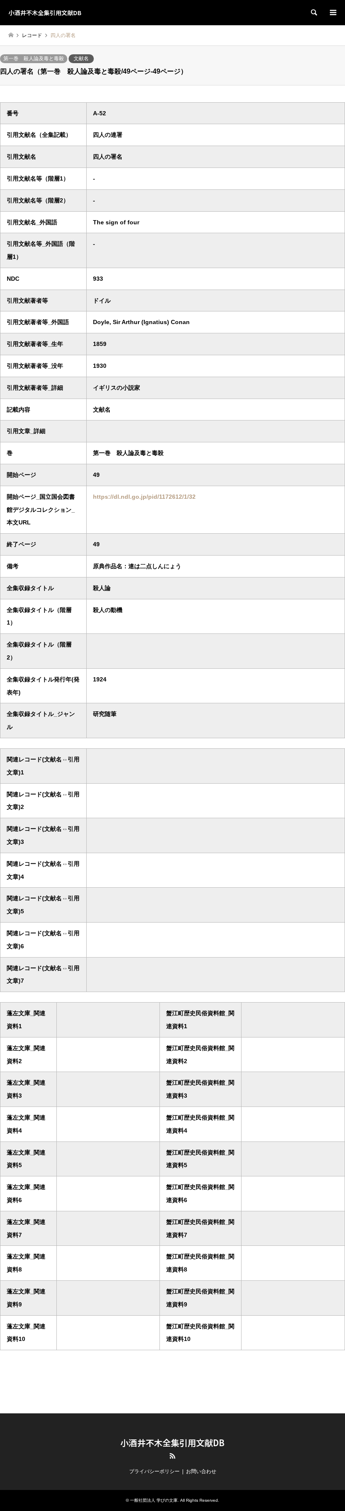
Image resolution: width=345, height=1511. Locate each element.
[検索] (313, 12)
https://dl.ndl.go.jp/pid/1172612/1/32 (144, 496)
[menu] (332, 12)
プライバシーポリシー (154, 1471)
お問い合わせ (201, 1471)
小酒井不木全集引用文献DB (172, 1443)
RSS (172, 1456)
